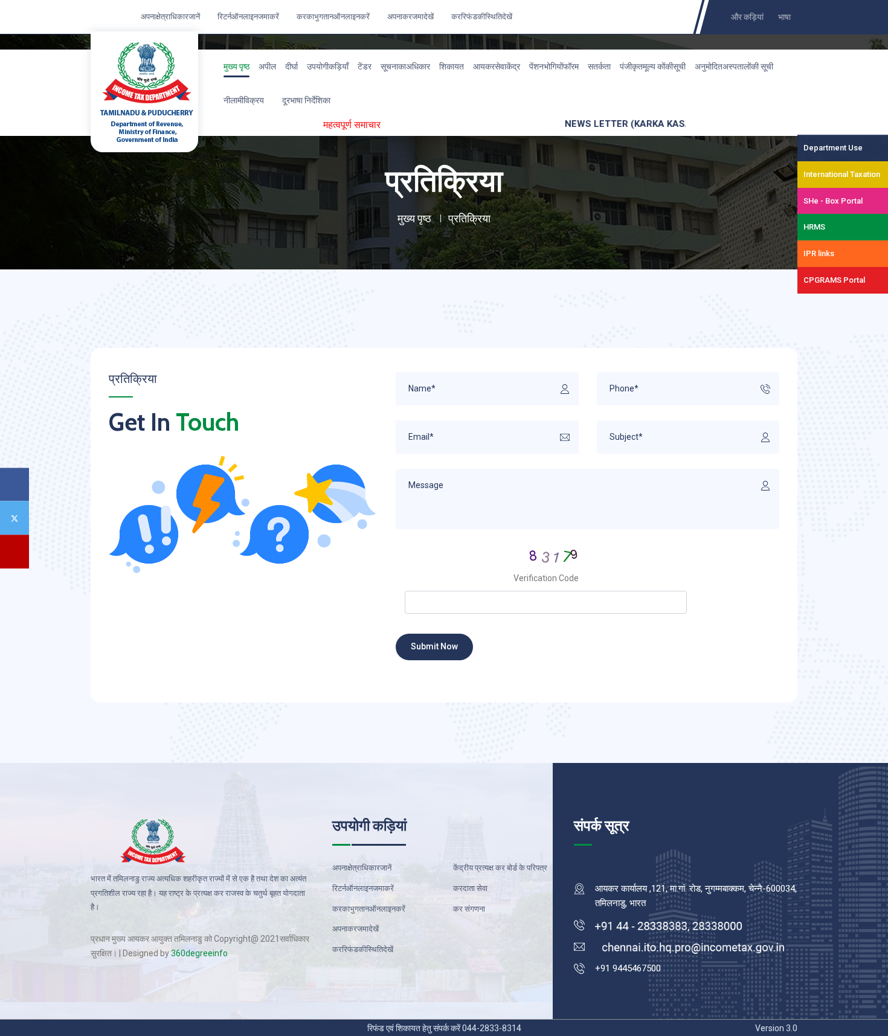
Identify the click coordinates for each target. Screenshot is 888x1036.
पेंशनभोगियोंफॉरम (554, 66)
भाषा (784, 17)
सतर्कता (599, 66)
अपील (267, 66)
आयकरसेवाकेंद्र (496, 66)
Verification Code (546, 578)
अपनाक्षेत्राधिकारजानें (169, 16)
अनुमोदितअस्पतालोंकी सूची (734, 66)
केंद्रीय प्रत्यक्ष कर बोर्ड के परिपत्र (500, 867)
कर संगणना (469, 908)
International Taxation (841, 174)
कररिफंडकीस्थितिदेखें (480, 16)
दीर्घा (291, 66)
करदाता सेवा (470, 888)
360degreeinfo (199, 953)
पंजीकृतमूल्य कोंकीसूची (653, 66)
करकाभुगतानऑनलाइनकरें (332, 16)
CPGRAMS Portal (834, 280)
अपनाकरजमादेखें (409, 16)
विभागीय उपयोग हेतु (262, 124)
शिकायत (451, 66)
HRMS (814, 226)
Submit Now (434, 646)
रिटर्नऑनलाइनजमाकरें (247, 16)
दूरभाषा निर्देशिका (306, 100)
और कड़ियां (747, 17)
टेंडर (365, 66)
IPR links (818, 253)
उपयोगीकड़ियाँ (328, 66)
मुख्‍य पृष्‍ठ (236, 66)
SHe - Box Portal (833, 200)
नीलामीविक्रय (244, 100)
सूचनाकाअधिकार (405, 66)
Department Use (833, 147)
